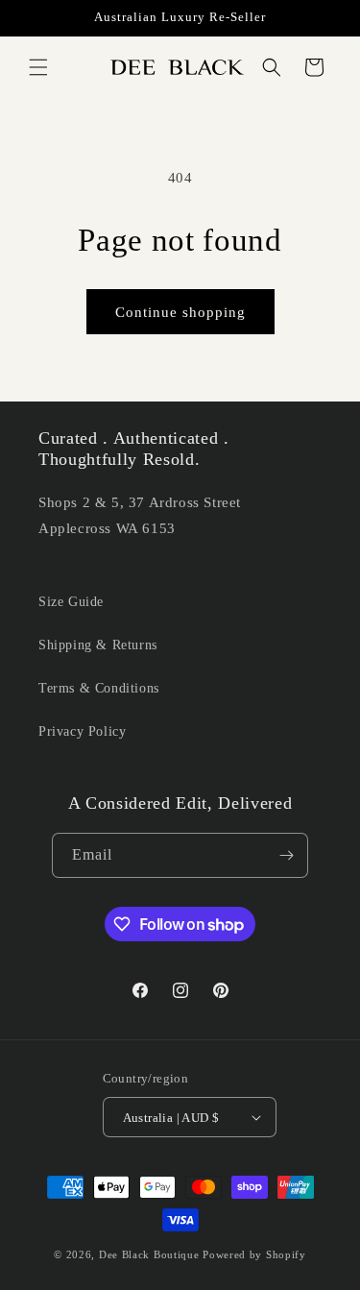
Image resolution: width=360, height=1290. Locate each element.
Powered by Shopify (254, 1254)
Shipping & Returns (97, 645)
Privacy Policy (82, 731)
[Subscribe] (286, 855)
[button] (38, 67)
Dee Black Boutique (149, 1254)
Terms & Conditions (98, 688)
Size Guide (71, 602)
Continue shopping (180, 312)
